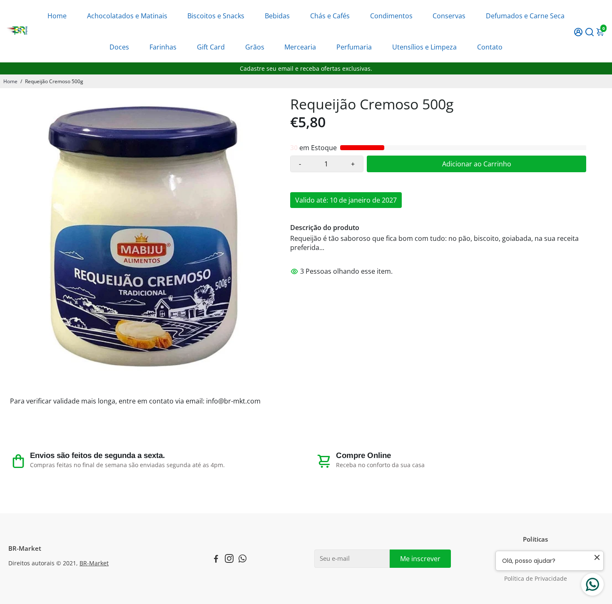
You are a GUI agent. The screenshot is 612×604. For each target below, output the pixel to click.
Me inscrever (420, 558)
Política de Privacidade (535, 578)
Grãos (254, 47)
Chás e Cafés (330, 15)
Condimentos (391, 15)
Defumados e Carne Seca (525, 15)
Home (57, 15)
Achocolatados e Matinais (127, 15)
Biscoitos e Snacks (215, 15)
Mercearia (300, 47)
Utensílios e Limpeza (424, 47)
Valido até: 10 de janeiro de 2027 (346, 200)
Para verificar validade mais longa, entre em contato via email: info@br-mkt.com (135, 401)
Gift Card (211, 47)
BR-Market (94, 563)
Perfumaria (354, 47)
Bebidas (277, 15)
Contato (490, 47)
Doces (119, 47)
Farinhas (163, 47)
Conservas (449, 15)
